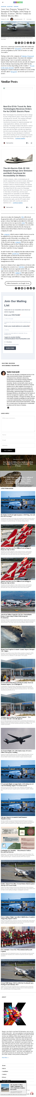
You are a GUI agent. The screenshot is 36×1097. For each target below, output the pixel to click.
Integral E (18, 48)
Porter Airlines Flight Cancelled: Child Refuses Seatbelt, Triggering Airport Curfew (18, 918)
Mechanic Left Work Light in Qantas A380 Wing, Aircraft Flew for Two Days (18, 515)
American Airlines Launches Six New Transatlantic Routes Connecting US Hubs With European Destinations (16, 616)
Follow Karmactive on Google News (18, 283)
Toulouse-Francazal (27, 56)
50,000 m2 (15, 253)
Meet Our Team (6, 1080)
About (3, 1065)
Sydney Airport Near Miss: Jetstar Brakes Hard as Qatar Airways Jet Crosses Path (18, 884)
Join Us (4, 1068)
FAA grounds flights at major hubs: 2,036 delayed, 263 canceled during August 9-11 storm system (17, 784)
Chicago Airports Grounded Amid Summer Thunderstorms (14, 818)
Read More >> (5, 1057)
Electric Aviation (8, 363)
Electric (10, 6)
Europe (16, 6)
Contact (4, 1074)
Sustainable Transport (10, 365)
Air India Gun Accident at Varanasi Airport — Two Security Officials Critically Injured (16, 718)
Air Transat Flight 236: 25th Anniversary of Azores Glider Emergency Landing (16, 751)
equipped (18, 273)
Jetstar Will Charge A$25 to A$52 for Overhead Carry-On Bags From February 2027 (17, 983)
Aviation (3, 6)
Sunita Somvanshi (18, 19)
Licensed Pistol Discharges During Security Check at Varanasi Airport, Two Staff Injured (17, 683)
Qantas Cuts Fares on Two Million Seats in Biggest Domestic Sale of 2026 (16, 549)
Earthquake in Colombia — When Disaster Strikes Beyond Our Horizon (16, 851)
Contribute (5, 1071)
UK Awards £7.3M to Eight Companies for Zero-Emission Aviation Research (17, 1087)
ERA (22, 217)
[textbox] (18, 1043)
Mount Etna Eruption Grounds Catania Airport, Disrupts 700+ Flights (18, 650)
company (7, 234)
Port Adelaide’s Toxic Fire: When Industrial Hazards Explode (16, 950)
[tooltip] (16, 43)
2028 (23, 223)
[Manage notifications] (31, 1093)
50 (2, 269)
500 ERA (22, 267)
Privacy (4, 1077)
